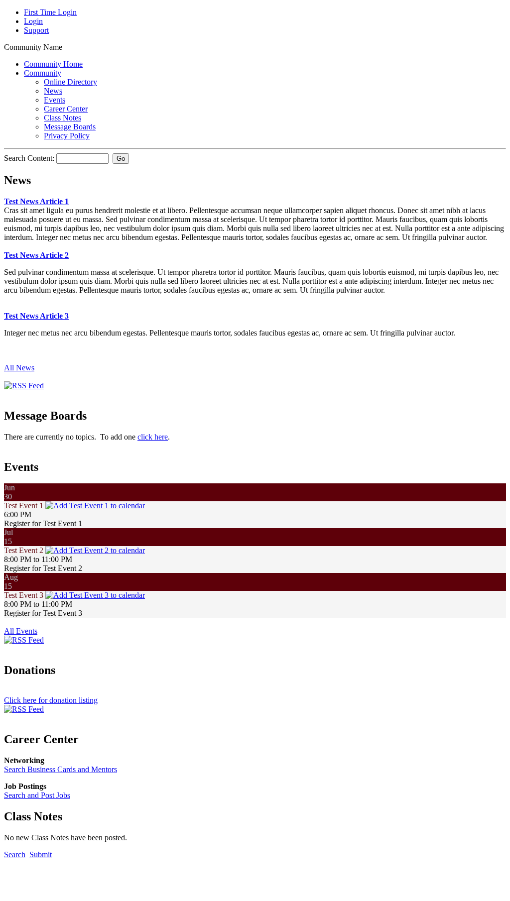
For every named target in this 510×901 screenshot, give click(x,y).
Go (121, 158)
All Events (20, 631)
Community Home (53, 64)
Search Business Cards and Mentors (60, 769)
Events (54, 100)
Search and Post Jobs (37, 795)
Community (42, 73)
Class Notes (62, 117)
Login (33, 21)
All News (19, 367)
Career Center (66, 109)
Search (14, 854)
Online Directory (70, 82)
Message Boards (70, 126)
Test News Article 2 (36, 255)
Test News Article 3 (36, 316)
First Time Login (50, 12)
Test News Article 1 (36, 201)
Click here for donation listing (51, 700)
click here (152, 437)
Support (36, 30)
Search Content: (30, 158)
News (53, 91)
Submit (40, 854)
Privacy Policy (67, 135)
